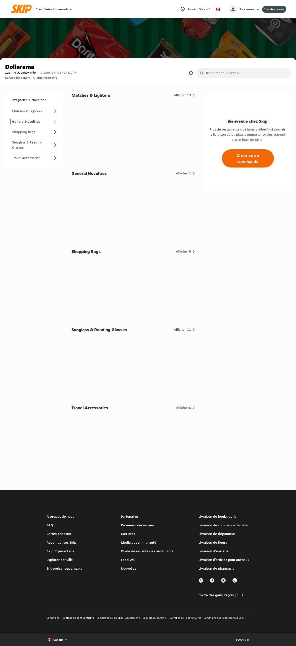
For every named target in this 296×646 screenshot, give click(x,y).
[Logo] (23, 9)
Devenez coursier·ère (137, 525)
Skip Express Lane (61, 551)
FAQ (50, 525)
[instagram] (223, 582)
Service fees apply (17, 78)
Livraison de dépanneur (216, 534)
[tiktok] (234, 582)
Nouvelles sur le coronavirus (185, 617)
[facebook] (212, 582)
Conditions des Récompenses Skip (224, 617)
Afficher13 (182, 95)
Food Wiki (129, 559)
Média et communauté (138, 542)
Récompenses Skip (61, 542)
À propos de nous (60, 516)
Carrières (128, 534)
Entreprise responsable (65, 568)
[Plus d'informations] (190, 73)
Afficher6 (183, 407)
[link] (34, 111)
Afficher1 (183, 173)
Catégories (18, 100)
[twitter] (201, 582)
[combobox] (246, 73)
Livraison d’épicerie (213, 551)
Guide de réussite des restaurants (147, 551)
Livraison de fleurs (212, 542)
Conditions (53, 617)
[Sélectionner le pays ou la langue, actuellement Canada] (218, 9)
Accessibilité (132, 617)
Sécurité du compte (154, 617)
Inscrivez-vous (274, 9)
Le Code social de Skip (110, 617)
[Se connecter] (233, 9)
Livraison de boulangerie (217, 516)
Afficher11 (182, 329)
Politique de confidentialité (78, 617)
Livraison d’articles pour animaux (223, 559)
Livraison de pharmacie (216, 568)
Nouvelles (128, 568)
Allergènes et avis (45, 78)
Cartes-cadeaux (59, 534)
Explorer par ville (60, 559)
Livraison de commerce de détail (223, 525)
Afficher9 (183, 251)
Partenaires (129, 516)
